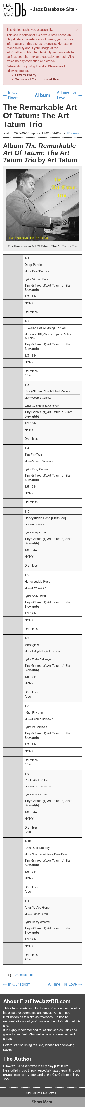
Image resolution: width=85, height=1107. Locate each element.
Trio (31, 974)
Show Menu (42, 1102)
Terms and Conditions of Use (37, 79)
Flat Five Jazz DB (47, 1093)
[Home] (14, 9)
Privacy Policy (25, 75)
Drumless (20, 974)
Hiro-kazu (72, 133)
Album (42, 95)
